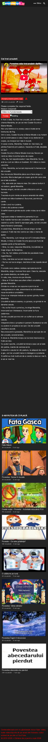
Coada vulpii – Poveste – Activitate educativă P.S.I (23, 509)
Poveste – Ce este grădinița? (14, 541)
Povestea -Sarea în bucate (13, 477)
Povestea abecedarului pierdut (15, 670)
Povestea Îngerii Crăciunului (14, 638)
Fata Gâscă (6, 445)
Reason (8, 109)
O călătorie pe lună (10, 573)
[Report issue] (26, 98)
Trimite (5, 116)
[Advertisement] (24, 32)
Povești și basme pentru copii (12, 99)
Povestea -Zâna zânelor (12, 606)
